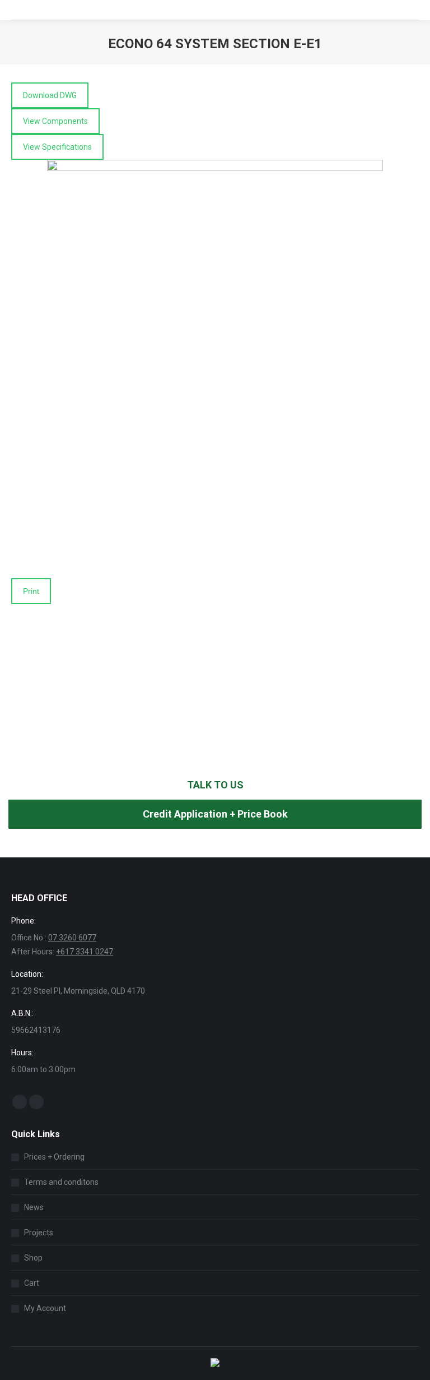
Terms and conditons (61, 1182)
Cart (31, 1283)
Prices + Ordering (54, 1156)
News (34, 1207)
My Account (45, 1308)
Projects (38, 1232)
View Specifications (57, 146)
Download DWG (50, 95)
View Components (55, 121)
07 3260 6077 (72, 937)
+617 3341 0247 (84, 951)
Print (31, 591)
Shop (33, 1257)
